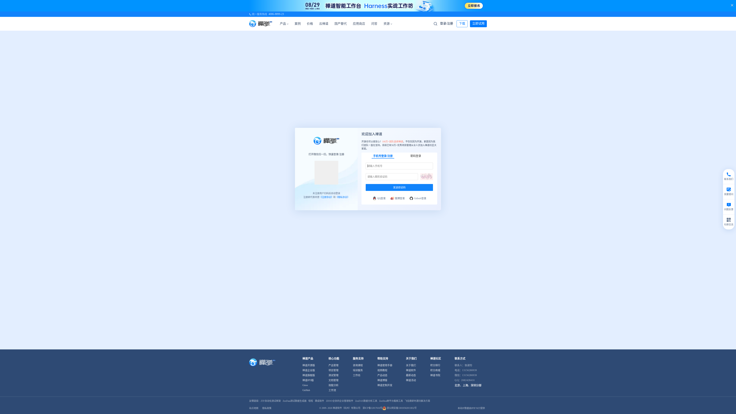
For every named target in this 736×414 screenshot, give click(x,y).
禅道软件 (411, 370)
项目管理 (333, 370)
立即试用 (478, 23)
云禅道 (323, 23)
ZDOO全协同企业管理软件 (339, 401)
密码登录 (415, 155)
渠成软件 (319, 401)
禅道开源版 (308, 365)
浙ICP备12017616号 (372, 408)
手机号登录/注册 (383, 155)
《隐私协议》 (342, 197)
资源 (387, 23)
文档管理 (333, 380)
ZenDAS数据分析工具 (366, 401)
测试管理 (333, 375)
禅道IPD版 (308, 380)
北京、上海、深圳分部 (468, 385)
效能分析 (333, 385)
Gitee (305, 385)
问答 (374, 23)
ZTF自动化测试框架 (271, 401)
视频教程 (382, 370)
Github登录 (420, 198)
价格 (310, 23)
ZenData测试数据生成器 (294, 401)
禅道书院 (435, 375)
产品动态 (382, 375)
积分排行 (435, 365)
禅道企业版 (308, 370)
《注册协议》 (326, 197)
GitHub (306, 390)
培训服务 (358, 370)
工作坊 (356, 375)
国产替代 (340, 23)
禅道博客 (382, 380)
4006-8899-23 (276, 14)
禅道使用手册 (384, 365)
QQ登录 (381, 198)
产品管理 (333, 365)
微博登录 (400, 198)
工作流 (332, 390)
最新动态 (411, 375)
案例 (298, 23)
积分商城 (435, 370)
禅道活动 (411, 380)
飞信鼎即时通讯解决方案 (417, 401)
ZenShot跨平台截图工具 (391, 401)
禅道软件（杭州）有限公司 (346, 408)
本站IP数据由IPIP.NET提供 (471, 408)
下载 (462, 23)
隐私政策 (266, 408)
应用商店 (359, 23)
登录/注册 (446, 23)
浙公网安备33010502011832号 (401, 408)
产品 (283, 23)
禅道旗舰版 (308, 375)
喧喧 (310, 401)
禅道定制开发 (384, 385)
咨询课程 (358, 365)
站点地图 (253, 408)
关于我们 (411, 365)
